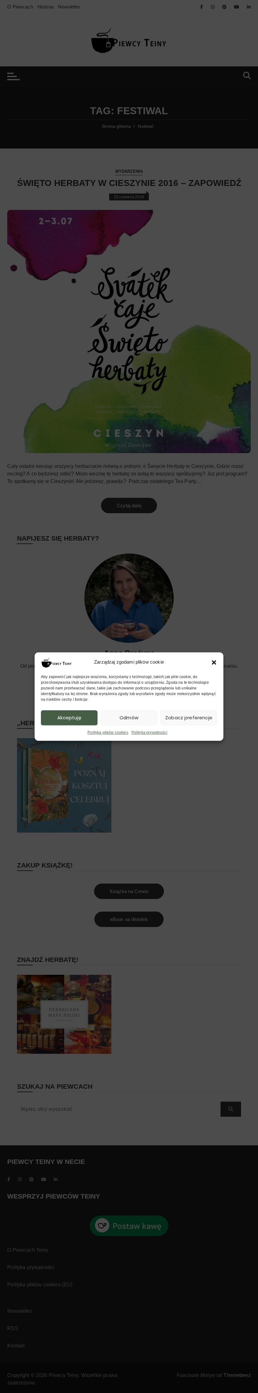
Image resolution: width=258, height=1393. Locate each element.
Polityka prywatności (149, 732)
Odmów (129, 717)
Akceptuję (69, 717)
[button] (214, 662)
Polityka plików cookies (107, 732)
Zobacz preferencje (188, 717)
